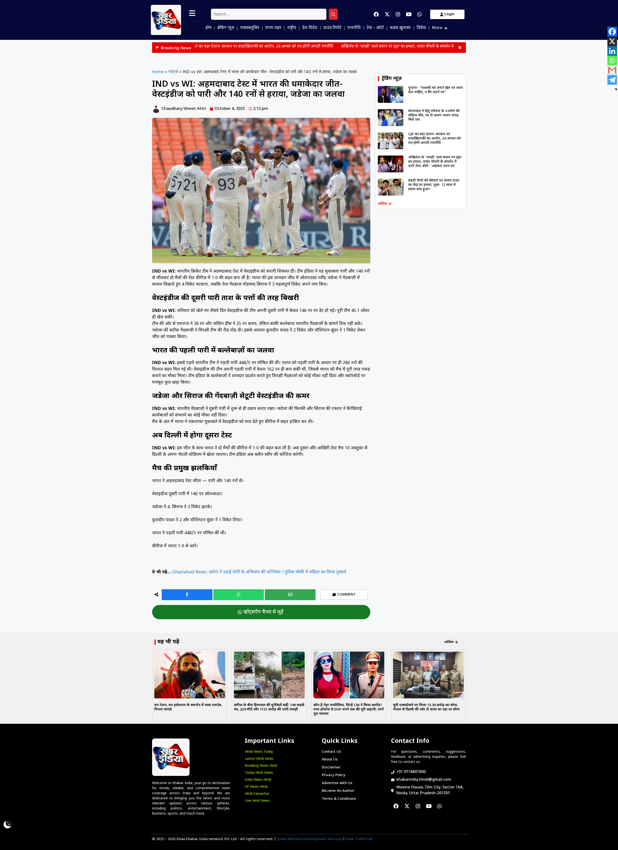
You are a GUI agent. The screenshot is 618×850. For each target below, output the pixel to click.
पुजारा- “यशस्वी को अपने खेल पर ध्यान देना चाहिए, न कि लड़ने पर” (435, 90)
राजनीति (354, 28)
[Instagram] (398, 14)
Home (158, 71)
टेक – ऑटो (375, 28)
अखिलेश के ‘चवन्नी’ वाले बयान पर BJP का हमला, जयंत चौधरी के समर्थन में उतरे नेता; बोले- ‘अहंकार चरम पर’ (376, 46)
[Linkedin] (612, 51)
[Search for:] (268, 14)
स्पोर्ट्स (173, 71)
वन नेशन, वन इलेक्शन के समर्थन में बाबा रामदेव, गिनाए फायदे (188, 707)
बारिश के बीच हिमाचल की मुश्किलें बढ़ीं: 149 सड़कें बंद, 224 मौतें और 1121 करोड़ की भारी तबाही (269, 707)
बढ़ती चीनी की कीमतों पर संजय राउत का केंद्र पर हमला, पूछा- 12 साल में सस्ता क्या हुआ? (433, 185)
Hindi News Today (259, 752)
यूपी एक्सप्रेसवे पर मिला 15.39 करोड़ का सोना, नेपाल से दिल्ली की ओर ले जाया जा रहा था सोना (426, 707)
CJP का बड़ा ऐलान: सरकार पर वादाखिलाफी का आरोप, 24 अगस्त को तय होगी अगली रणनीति (216, 46)
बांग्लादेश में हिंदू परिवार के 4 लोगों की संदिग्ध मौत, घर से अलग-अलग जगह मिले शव (434, 115)
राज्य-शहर (273, 28)
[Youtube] (409, 14)
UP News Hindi (256, 787)
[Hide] (616, 89)
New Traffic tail (359, 839)
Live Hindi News (257, 801)
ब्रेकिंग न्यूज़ (226, 28)
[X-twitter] (387, 14)
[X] (612, 41)
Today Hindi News (259, 773)
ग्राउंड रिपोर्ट (332, 28)
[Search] (333, 14)
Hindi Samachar (257, 794)
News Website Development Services (309, 839)
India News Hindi (258, 780)
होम (208, 28)
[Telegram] (612, 80)
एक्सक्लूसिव (249, 28)
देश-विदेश (309, 28)
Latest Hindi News (259, 759)
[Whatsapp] (419, 14)
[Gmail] (612, 70)
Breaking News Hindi (261, 766)
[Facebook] (376, 14)
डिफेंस (421, 28)
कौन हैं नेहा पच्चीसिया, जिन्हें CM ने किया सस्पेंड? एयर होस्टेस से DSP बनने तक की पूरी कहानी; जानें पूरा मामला (348, 709)
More (437, 28)
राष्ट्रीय (291, 28)
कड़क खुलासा (400, 28)
